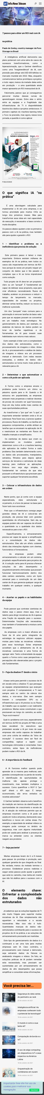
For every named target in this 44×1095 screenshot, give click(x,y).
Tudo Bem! (34, 1090)
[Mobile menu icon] (40, 3)
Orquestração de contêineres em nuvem (28, 1070)
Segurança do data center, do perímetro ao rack (29, 995)
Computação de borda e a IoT (29, 1038)
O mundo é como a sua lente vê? (28, 1024)
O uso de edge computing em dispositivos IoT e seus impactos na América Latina (29, 1054)
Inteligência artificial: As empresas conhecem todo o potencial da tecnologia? (29, 1010)
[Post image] (8, 997)
